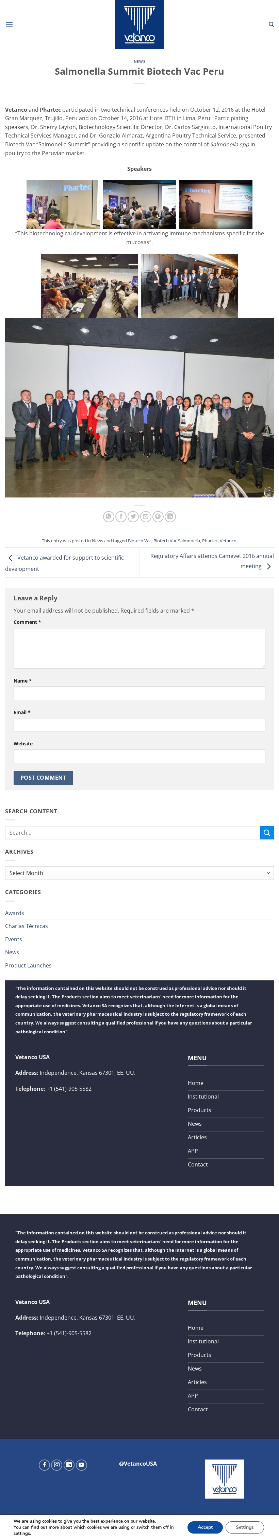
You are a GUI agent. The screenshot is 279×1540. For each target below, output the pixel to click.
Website (23, 743)
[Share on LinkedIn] (170, 516)
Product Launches (28, 965)
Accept (205, 1527)
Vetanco (228, 541)
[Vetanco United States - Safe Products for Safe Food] (139, 24)
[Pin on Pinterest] (158, 516)
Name (23, 680)
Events (13, 939)
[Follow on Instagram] (56, 1465)
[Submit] (267, 832)
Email (22, 712)
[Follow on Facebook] (44, 1465)
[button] (9, 24)
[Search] (271, 24)
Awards (14, 913)
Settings (245, 1527)
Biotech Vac (139, 541)
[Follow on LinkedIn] (69, 1465)
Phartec (210, 541)
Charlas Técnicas (26, 926)
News (139, 61)
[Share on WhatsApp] (108, 516)
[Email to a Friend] (145, 516)
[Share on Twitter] (133, 516)
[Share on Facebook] (121, 516)
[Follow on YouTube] (81, 1465)
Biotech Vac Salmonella (176, 541)
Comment (27, 622)
